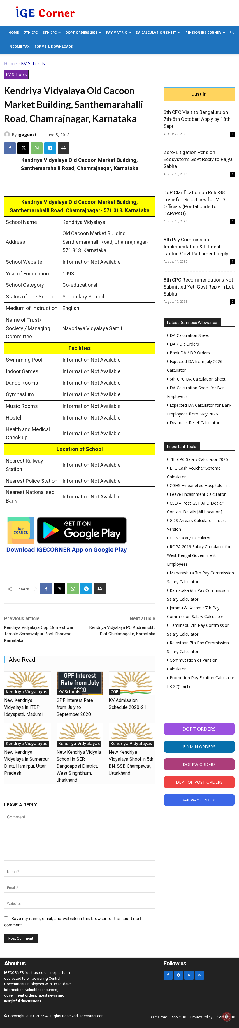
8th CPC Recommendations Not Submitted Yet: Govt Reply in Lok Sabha (199, 287)
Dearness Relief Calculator (193, 422)
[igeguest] (8, 134)
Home (13, 32)
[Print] (63, 148)
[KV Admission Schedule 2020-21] (132, 683)
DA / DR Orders (183, 344)
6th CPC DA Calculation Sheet (197, 379)
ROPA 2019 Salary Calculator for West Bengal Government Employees (199, 555)
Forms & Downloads (54, 46)
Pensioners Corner (203, 32)
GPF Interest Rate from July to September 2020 (75, 707)
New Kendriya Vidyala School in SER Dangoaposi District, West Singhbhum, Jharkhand (79, 766)
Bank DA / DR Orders (189, 352)
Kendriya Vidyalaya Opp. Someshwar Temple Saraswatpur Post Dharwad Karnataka (38, 634)
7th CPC (31, 32)
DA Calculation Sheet (156, 32)
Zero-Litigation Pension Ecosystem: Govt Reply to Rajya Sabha (198, 159)
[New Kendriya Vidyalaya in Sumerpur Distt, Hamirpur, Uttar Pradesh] (27, 735)
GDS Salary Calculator (189, 538)
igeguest (27, 134)
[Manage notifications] (226, 1016)
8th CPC (50, 32)
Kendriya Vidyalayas (26, 691)
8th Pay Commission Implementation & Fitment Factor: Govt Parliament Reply (196, 246)
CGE (114, 691)
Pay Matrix (116, 32)
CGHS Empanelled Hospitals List (199, 485)
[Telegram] (50, 148)
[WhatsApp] (37, 148)
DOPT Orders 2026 (81, 32)
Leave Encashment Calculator (197, 494)
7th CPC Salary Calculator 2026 (198, 459)
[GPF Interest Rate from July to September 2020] (80, 683)
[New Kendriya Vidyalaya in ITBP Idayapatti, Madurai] (27, 683)
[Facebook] (10, 148)
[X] (23, 148)
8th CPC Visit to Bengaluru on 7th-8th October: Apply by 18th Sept (197, 119)
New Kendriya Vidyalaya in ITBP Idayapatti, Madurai (23, 707)
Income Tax (18, 46)
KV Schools (33, 63)
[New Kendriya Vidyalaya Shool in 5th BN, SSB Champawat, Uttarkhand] (132, 735)
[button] (232, 33)
